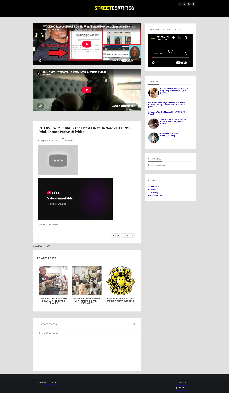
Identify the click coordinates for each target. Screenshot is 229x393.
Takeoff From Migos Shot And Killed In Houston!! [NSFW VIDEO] (173, 121)
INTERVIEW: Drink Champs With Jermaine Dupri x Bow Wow (87, 301)
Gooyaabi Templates (182, 390)
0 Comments (67, 141)
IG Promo (152, 190)
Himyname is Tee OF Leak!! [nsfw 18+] (169, 135)
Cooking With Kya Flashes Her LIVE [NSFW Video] (166, 113)
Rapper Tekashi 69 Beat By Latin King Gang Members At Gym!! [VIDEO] (174, 91)
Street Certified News (47, 385)
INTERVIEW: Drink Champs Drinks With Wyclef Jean (120, 300)
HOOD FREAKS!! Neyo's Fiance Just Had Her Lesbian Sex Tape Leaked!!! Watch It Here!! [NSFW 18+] (167, 105)
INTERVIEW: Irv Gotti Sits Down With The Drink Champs (53, 301)
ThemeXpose (182, 385)
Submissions (154, 187)
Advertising (153, 193)
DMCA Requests (155, 196)
